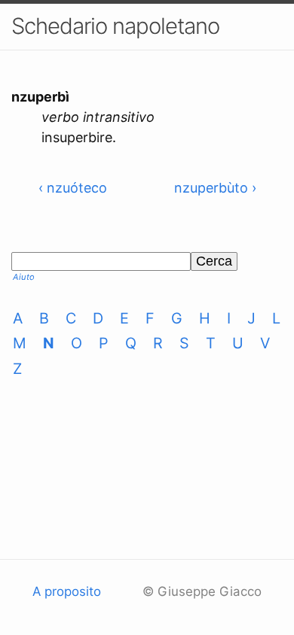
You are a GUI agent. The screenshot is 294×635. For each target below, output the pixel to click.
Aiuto (24, 277)
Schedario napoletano (115, 26)
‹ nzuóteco (72, 188)
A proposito (66, 591)
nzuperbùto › (215, 188)
